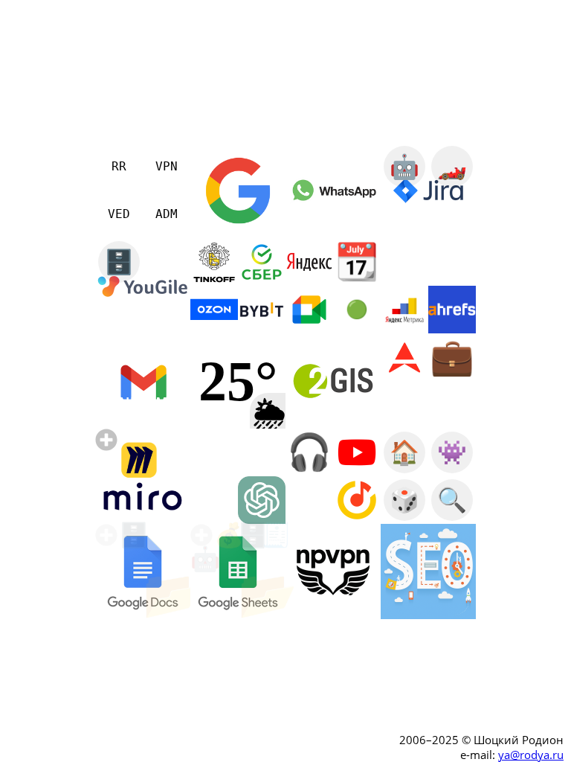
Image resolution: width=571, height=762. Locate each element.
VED (119, 214)
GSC (452, 547)
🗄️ (119, 262)
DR (452, 595)
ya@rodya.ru (531, 754)
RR (119, 166)
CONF (119, 404)
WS (404, 595)
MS (166, 404)
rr (86, 487)
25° (238, 381)
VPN (166, 166)
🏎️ (452, 167)
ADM (166, 214)
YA (404, 547)
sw (86, 511)
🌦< (269, 413)
